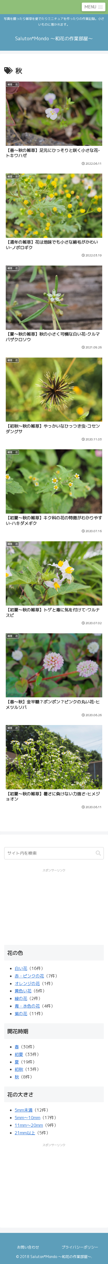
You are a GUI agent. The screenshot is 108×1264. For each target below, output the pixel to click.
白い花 (21, 968)
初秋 (19, 1069)
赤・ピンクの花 (29, 976)
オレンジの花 (27, 983)
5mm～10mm (27, 1118)
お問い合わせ (28, 1247)
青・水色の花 (27, 1006)
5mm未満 (24, 1110)
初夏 (19, 1054)
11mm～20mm (29, 1125)
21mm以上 (25, 1133)
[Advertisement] (54, 906)
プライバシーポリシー (80, 1247)
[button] (98, 853)
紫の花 (21, 1013)
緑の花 (21, 998)
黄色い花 (23, 991)
